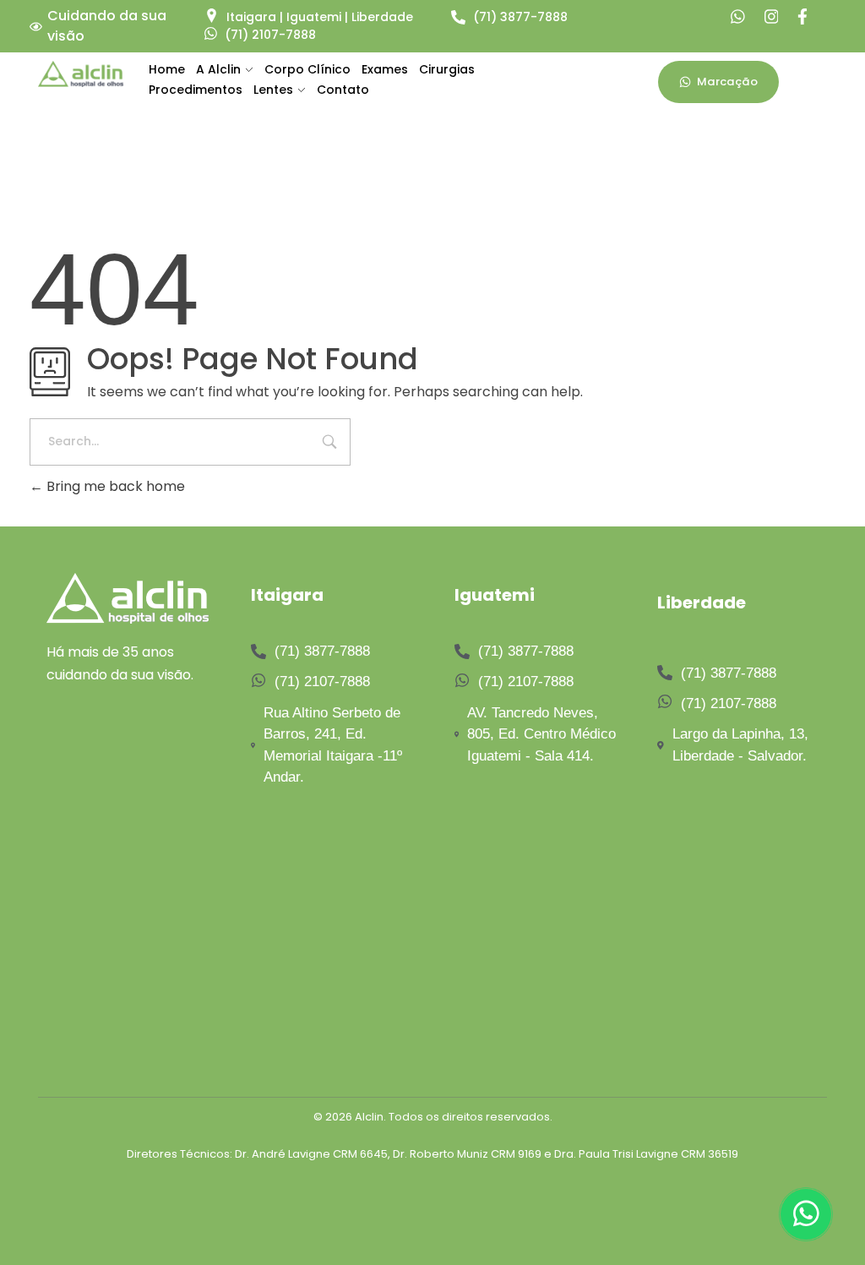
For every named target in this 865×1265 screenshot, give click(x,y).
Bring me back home (114, 486)
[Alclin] (80, 74)
